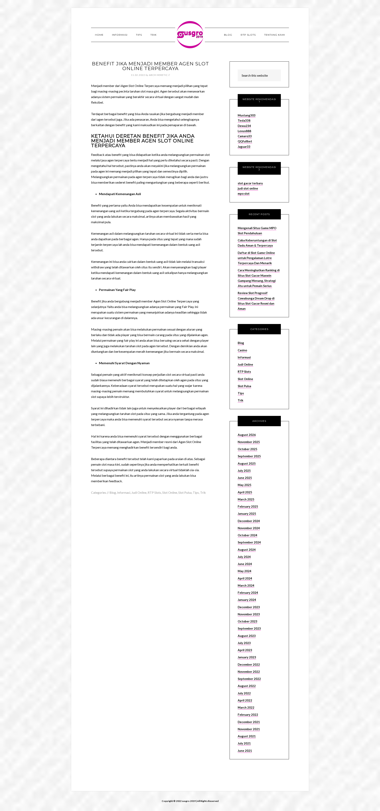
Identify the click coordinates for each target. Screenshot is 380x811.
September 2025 (249, 456)
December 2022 (249, 664)
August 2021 (247, 736)
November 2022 (249, 671)
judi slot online (248, 188)
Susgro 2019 (190, 35)
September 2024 (249, 542)
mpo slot (244, 193)
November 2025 (249, 442)
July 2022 (244, 693)
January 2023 (247, 657)
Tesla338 (244, 120)
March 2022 (246, 707)
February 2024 (248, 592)
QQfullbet (245, 141)
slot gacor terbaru (250, 183)
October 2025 (247, 449)
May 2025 (244, 485)
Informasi (123, 492)
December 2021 (249, 722)
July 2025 (244, 470)
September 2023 (249, 628)
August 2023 (247, 636)
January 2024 (247, 599)
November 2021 (249, 729)
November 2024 (249, 528)
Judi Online (138, 492)
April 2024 (245, 578)
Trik (203, 492)
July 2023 (244, 643)
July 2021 (244, 743)
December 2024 (249, 521)
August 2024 (247, 549)
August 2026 (247, 434)
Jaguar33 (244, 146)
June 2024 (245, 564)
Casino (242, 350)
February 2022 (248, 714)
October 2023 (247, 621)
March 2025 (246, 499)
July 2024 (244, 556)
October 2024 (247, 535)
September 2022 (249, 678)
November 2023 (249, 614)
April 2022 (245, 700)
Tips (196, 492)
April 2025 (245, 492)
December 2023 (249, 607)
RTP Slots (154, 492)
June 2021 (245, 750)
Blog (112, 492)
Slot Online (169, 492)
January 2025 (247, 513)
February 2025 (248, 506)
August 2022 (247, 686)
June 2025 (245, 477)
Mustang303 (247, 115)
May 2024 (244, 571)
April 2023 (245, 650)
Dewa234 (244, 126)
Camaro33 (245, 136)
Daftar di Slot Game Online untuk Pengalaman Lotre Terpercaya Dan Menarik (256, 258)
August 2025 (247, 463)
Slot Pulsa (185, 492)
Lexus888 (244, 131)
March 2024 (246, 585)
